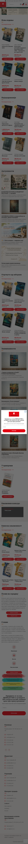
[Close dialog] (25, 411)
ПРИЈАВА (14, 430)
